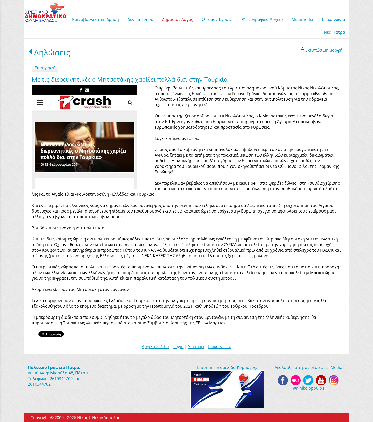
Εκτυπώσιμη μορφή (324, 50)
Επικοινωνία (219, 346)
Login (178, 346)
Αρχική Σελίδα (155, 346)
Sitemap (196, 346)
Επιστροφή (45, 68)
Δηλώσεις (52, 52)
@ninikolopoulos (308, 388)
